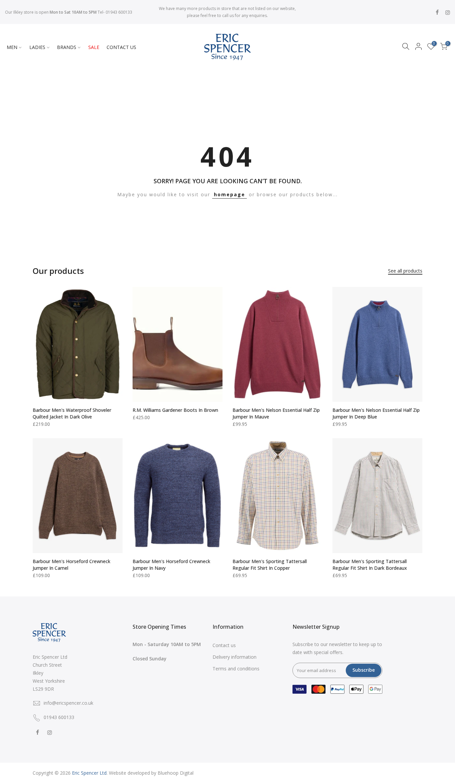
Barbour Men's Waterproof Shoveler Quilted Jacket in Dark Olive (72, 413)
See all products (405, 271)
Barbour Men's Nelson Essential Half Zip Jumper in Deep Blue (376, 413)
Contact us (224, 645)
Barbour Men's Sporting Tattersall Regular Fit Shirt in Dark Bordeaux (369, 564)
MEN (12, 47)
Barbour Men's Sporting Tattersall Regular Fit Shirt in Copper (269, 564)
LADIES (37, 47)
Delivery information (234, 657)
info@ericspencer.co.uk (68, 703)
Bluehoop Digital (176, 773)
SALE (93, 47)
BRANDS (66, 47)
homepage (229, 194)
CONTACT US (121, 47)
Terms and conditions (236, 668)
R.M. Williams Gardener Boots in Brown (175, 410)
